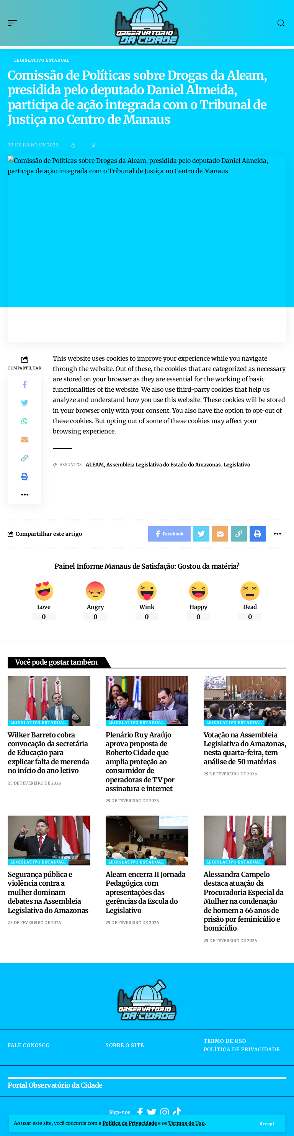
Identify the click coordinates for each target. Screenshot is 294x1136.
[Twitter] (151, 1113)
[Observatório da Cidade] (147, 23)
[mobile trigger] (14, 23)
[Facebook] (140, 1113)
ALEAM (95, 464)
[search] (281, 23)
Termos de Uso (186, 1123)
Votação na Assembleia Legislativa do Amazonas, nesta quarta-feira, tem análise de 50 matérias (245, 748)
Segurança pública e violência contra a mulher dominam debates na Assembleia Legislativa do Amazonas (48, 892)
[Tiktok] (177, 1113)
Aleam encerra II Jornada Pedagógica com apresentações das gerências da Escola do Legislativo (145, 892)
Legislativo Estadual (42, 60)
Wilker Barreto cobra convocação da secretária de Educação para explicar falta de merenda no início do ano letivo (48, 753)
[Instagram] (164, 1113)
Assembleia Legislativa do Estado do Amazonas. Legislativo (178, 464)
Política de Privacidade (130, 1123)
